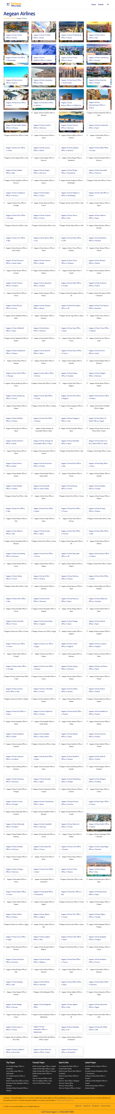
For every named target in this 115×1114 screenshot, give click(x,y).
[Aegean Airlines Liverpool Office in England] (99, 640)
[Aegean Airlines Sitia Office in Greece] (43, 415)
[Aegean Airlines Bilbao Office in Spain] (71, 979)
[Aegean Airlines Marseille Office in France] (16, 618)
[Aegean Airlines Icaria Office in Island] (16, 99)
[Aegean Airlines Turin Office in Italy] (16, 235)
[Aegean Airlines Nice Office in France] (43, 550)
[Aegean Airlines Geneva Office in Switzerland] (71, 1046)
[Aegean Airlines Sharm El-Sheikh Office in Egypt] (99, 415)
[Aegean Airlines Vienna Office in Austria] (16, 32)
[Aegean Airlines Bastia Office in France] (16, 888)
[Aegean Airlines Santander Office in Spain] (71, 437)
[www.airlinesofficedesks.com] (14, 4)
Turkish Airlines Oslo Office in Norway (44, 1071)
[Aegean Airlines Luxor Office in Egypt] (43, 640)
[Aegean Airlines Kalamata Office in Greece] (99, 77)
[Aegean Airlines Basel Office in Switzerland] (43, 888)
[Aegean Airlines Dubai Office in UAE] (71, 235)
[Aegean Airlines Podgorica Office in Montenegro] (71, 189)
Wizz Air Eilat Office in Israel (41, 1083)
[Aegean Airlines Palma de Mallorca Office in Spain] (43, 1046)
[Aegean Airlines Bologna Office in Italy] (16, 979)
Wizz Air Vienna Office (66, 1083)
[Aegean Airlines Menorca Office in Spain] (71, 595)
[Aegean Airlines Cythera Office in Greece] (71, 685)
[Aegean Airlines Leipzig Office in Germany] (71, 663)
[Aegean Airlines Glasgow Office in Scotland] (99, 776)
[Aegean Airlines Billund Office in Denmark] (43, 979)
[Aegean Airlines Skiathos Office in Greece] (16, 415)
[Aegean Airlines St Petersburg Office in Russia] (71, 32)
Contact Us (86, 1106)
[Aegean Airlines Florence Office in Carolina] (71, 798)
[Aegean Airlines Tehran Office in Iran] (44, 235)
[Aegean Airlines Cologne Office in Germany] (16, 866)
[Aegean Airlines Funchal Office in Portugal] (16, 798)
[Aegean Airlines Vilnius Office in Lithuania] (71, 257)
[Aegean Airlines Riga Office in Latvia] (99, 460)
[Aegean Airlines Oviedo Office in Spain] (43, 528)
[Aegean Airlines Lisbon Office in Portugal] (16, 663)
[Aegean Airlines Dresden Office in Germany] (16, 843)
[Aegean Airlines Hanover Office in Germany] (71, 122)
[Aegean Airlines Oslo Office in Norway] (71, 528)
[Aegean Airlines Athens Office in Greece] (16, 911)
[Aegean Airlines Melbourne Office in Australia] (99, 595)
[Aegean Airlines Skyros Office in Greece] (99, 392)
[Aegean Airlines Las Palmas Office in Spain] (99, 663)
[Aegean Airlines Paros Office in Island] (43, 505)
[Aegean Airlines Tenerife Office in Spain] (43, 347)
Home (94, 4)
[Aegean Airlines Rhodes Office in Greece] (16, 483)
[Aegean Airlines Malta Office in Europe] (99, 144)
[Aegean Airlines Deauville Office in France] (43, 843)
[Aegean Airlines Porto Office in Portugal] (16, 212)
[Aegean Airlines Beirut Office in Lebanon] (43, 99)
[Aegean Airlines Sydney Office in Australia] (71, 370)
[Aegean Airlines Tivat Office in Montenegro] (16, 54)
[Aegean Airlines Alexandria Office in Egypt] (99, 1001)
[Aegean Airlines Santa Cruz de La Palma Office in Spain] (99, 437)
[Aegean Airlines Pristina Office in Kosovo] (71, 54)
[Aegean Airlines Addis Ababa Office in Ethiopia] (16, 122)
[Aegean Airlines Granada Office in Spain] (43, 776)
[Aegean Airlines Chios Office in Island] (43, 866)
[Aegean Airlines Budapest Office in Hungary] (99, 933)
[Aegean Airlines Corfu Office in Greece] (71, 843)
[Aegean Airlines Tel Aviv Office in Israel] (99, 347)
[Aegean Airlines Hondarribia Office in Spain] (99, 122)
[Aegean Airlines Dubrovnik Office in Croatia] (71, 821)
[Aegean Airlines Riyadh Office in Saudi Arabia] (43, 483)
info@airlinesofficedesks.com (64, 1100)
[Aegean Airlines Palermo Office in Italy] (16, 528)
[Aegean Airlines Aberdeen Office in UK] (71, 1024)
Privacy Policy (106, 1106)
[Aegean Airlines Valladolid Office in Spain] (16, 325)
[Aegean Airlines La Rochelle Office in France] (43, 685)
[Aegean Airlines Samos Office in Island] (16, 460)
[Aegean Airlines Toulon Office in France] (71, 347)
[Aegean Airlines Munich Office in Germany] (43, 595)
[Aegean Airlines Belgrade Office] (43, 1001)
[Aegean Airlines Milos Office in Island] (99, 573)
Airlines (100, 4)
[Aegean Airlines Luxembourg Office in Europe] (99, 54)
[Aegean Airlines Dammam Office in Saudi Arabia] (16, 257)
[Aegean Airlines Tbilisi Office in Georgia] (16, 370)
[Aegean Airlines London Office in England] (71, 640)
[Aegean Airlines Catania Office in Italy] (99, 866)
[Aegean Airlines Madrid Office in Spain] (99, 618)
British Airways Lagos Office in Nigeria (44, 1066)
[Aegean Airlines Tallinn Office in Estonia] (43, 370)
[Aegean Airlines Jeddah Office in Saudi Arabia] (43, 731)
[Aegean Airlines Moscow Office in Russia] (43, 257)
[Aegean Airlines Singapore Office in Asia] (71, 415)
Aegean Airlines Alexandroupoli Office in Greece (97, 105)
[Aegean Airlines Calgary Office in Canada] (99, 911)
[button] (108, 4)
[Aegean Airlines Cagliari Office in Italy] (43, 933)
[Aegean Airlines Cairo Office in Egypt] (16, 933)
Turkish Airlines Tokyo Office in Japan (44, 1069)
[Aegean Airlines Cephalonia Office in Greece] (43, 708)
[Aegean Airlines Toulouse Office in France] (43, 212)
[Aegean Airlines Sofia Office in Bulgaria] (71, 392)
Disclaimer (95, 1106)
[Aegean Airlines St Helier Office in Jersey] (43, 32)
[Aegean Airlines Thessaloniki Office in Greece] (16, 347)
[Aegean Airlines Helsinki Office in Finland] (99, 753)
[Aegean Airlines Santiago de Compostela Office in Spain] (43, 437)
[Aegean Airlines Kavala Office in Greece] (71, 708)
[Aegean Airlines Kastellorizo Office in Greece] (99, 708)
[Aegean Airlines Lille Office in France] (99, 189)
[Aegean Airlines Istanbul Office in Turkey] (71, 731)
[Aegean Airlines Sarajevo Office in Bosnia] (43, 302)
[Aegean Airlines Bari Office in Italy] (71, 888)
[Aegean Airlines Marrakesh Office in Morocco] (99, 167)
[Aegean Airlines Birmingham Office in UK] (71, 302)
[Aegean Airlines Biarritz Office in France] (16, 302)
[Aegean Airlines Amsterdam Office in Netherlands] (43, 1024)
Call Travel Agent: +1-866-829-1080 (57, 1111)
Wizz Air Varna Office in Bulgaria (69, 1081)
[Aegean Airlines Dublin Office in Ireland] (99, 821)
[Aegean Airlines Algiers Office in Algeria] (43, 911)
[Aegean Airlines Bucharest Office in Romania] (16, 956)
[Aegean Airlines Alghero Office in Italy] (71, 1001)
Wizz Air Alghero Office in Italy (42, 1081)
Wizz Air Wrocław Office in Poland (69, 1088)
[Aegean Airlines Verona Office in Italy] (99, 32)
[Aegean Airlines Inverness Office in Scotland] (16, 753)
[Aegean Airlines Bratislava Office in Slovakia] (99, 235)
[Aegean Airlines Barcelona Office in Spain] (99, 888)
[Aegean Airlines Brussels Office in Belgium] (43, 956)
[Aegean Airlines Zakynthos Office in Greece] (43, 280)
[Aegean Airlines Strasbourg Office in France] (16, 392)
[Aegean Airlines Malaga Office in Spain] (71, 618)
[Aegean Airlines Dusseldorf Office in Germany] (43, 821)
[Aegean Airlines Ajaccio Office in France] (16, 1024)
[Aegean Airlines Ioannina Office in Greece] (99, 731)
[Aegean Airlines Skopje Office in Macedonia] (71, 167)
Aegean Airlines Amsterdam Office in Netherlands (41, 1029)
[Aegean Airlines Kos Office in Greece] (16, 708)
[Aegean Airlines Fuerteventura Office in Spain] (43, 798)
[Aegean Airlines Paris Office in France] (71, 505)
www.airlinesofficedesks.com (17, 1106)
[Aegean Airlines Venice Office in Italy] (71, 212)
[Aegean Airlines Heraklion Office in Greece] (71, 753)
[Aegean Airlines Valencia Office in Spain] (99, 212)
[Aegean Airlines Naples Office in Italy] (16, 167)
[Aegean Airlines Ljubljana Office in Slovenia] (71, 144)
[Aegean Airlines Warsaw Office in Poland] (99, 257)
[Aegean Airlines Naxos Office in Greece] (99, 550)
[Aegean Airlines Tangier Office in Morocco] (43, 167)
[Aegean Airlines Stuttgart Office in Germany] (99, 370)
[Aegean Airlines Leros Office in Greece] (43, 663)
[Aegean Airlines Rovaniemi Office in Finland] (43, 460)
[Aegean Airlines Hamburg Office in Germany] (16, 776)
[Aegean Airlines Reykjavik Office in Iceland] (43, 54)
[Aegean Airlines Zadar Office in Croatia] (71, 280)
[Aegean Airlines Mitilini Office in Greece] (43, 573)
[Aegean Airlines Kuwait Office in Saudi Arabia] (71, 77)
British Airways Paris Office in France (17, 1081)
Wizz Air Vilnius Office (66, 1086)
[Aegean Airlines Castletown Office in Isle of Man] (16, 1046)
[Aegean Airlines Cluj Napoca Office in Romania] (99, 302)
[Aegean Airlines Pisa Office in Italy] (16, 505)
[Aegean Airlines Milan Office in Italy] (16, 595)
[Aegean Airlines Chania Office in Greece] (71, 866)
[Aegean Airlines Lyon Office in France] (16, 640)
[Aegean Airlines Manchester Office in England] (43, 618)
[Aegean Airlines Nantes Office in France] (16, 573)
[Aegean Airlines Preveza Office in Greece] (99, 505)
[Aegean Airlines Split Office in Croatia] (43, 392)
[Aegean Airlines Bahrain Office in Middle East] (71, 99)
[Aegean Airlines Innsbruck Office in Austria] (99, 280)
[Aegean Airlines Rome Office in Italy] (71, 460)
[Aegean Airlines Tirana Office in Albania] (99, 325)
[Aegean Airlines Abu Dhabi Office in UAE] (99, 1024)
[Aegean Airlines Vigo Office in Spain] (71, 325)
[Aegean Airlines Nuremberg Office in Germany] (16, 550)
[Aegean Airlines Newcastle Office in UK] (71, 550)
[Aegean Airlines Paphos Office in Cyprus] (43, 189)
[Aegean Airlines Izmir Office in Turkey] (16, 144)
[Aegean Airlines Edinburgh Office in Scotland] (16, 821)
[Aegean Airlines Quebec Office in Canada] (99, 483)
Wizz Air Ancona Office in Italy (42, 1078)
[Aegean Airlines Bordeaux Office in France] (99, 956)
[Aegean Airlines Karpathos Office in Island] (16, 731)
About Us (78, 1106)
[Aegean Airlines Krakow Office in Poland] (99, 685)
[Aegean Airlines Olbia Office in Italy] (99, 528)
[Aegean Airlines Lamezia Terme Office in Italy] (16, 685)
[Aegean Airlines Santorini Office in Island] (16, 437)
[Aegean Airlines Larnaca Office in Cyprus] (16, 77)
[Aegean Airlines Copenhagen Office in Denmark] (99, 843)
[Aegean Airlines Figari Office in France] (99, 798)
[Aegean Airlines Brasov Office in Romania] (43, 325)
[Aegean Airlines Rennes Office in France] (71, 483)
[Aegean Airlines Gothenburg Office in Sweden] (71, 776)
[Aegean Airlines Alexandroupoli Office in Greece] (99, 99)
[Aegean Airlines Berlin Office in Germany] (99, 979)
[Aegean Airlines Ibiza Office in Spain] (43, 753)
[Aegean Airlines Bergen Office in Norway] (16, 1001)
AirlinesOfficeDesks (9, 18)
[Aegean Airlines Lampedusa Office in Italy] (43, 77)
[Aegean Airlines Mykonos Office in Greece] (71, 573)
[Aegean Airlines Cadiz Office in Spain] (71, 933)
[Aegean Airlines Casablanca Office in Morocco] (16, 189)
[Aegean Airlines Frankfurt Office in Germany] (43, 122)
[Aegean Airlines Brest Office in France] (71, 956)
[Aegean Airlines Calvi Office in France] (71, 911)
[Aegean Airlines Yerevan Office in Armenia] (16, 280)
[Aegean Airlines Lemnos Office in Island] (43, 144)
